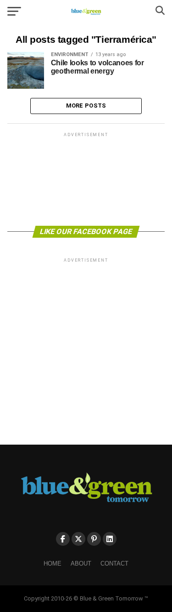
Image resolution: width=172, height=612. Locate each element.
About (81, 563)
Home (52, 563)
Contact (114, 563)
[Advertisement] (86, 178)
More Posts (86, 105)
